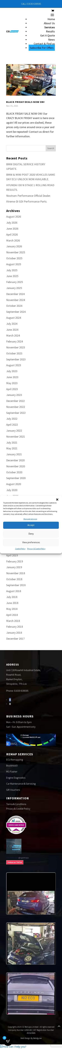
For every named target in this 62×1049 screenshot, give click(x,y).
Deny (31, 533)
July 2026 (11, 222)
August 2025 (13, 264)
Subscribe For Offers (42, 48)
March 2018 (13, 621)
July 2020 (11, 490)
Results (50, 31)
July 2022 (11, 418)
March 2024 (13, 335)
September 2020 (16, 478)
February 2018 (14, 626)
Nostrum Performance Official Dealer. (28, 195)
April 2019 (12, 555)
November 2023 (15, 347)
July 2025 (11, 270)
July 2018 (11, 597)
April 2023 (12, 389)
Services (49, 27)
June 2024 (12, 329)
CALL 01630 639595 (31, 3)
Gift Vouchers (13, 789)
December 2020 (15, 460)
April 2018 (12, 615)
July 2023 (11, 371)
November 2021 (15, 436)
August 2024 (13, 317)
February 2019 (14, 561)
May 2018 (11, 609)
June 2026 (12, 228)
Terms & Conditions (16, 804)
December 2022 (15, 401)
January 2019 (14, 567)
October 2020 (14, 472)
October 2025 (14, 258)
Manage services (30, 519)
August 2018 (13, 591)
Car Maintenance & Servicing (21, 783)
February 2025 (14, 282)
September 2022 (16, 413)
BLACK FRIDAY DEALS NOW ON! (25, 101)
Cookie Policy (20, 548)
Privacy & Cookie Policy (36, 548)
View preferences (31, 542)
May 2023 (11, 383)
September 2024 (16, 312)
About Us (49, 23)
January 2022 (14, 430)
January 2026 (14, 246)
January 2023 (14, 395)
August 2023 (13, 365)
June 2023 (12, 377)
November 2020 (15, 466)
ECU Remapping (14, 759)
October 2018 (14, 579)
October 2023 (14, 353)
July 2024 (11, 323)
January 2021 (14, 454)
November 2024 (15, 300)
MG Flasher (11, 771)
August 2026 (13, 216)
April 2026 (12, 234)
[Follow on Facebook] (10, 700)
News (51, 39)
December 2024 (15, 294)
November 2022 (15, 407)
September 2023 (16, 359)
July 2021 (11, 442)
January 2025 (14, 288)
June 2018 (12, 603)
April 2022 (12, 424)
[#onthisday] (31, 893)
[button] (57, 499)
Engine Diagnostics (15, 777)
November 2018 (15, 573)
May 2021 (11, 448)
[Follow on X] (10, 704)
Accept (31, 525)
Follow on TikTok (15, 862)
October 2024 (14, 306)
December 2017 (15, 638)
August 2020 (13, 484)
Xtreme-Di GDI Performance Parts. (26, 201)
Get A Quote (47, 35)
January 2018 (14, 632)
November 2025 (15, 252)
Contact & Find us (44, 43)
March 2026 (13, 240)
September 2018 (16, 585)
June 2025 (12, 276)
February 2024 (14, 341)
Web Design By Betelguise (31, 1038)
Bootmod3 (11, 765)
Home (51, 19)
